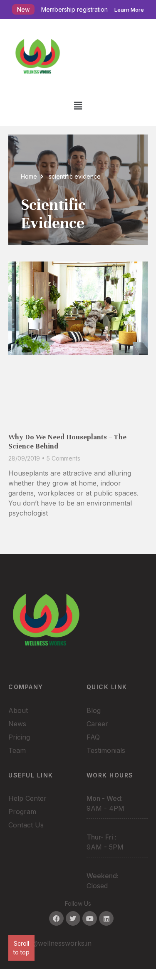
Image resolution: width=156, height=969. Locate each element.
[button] (78, 105)
